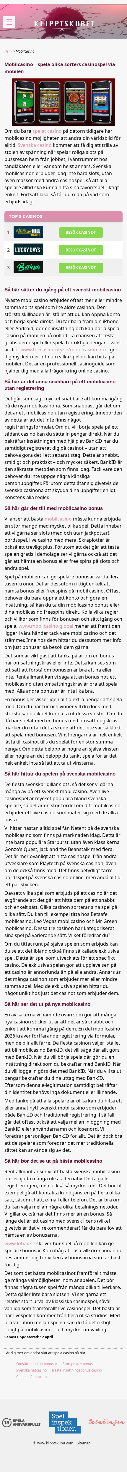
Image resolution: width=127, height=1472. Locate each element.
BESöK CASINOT (81, 232)
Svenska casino (35, 145)
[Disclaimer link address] (64, 1435)
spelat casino (47, 131)
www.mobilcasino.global (46, 626)
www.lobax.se (19, 1243)
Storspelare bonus (78, 1363)
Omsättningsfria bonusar (36, 1363)
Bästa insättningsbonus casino (77, 1370)
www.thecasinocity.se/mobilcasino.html (64, 349)
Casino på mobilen (31, 1376)
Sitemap (83, 1443)
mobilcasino (58, 519)
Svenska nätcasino (31, 1370)
